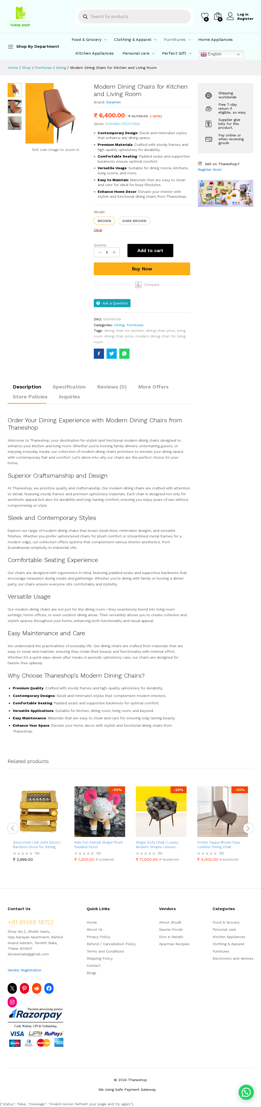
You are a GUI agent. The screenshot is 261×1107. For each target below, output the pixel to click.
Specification (69, 386)
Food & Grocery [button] (86, 40)
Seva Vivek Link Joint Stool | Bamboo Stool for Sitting (36, 844)
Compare (152, 285)
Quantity (100, 245)
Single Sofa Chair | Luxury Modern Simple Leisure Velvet (157, 844)
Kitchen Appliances (94, 53)
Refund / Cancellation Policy (111, 944)
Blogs (91, 973)
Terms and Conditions (105, 951)
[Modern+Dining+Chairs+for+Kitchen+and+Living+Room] (112, 354)
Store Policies (30, 396)
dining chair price (160, 331)
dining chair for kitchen (123, 331)
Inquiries (69, 396)
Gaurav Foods (171, 929)
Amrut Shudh (170, 922)
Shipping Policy (100, 958)
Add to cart (150, 250)
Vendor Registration (24, 970)
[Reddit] (36, 988)
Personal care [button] (136, 53)
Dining (119, 325)
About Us (94, 929)
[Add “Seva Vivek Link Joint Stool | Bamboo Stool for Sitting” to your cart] (26, 834)
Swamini (113, 102)
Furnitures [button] (175, 40)
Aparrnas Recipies (174, 944)
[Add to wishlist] (49, 834)
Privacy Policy (98, 937)
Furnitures (135, 325)
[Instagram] (12, 1002)
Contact (93, 965)
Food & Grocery (226, 922)
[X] (12, 988)
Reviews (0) (112, 386)
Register (245, 19)
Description (27, 386)
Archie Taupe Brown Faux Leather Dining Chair (218, 844)
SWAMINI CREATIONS (122, 124)
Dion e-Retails (171, 937)
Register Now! (210, 169)
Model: (100, 212)
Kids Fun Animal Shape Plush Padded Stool (98, 844)
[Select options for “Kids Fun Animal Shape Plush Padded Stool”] (87, 834)
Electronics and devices (233, 958)
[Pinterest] (24, 988)
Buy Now (142, 268)
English (214, 54)
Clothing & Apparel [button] (132, 40)
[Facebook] (49, 988)
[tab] (27, 389)
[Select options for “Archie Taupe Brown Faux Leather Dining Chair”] (210, 834)
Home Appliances (215, 40)
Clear (98, 230)
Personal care (224, 929)
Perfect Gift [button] (174, 53)
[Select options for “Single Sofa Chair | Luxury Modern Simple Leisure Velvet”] (149, 834)
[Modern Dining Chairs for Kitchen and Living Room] (99, 354)
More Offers (153, 386)
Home (92, 922)
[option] (38, 825)
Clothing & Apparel (228, 944)
